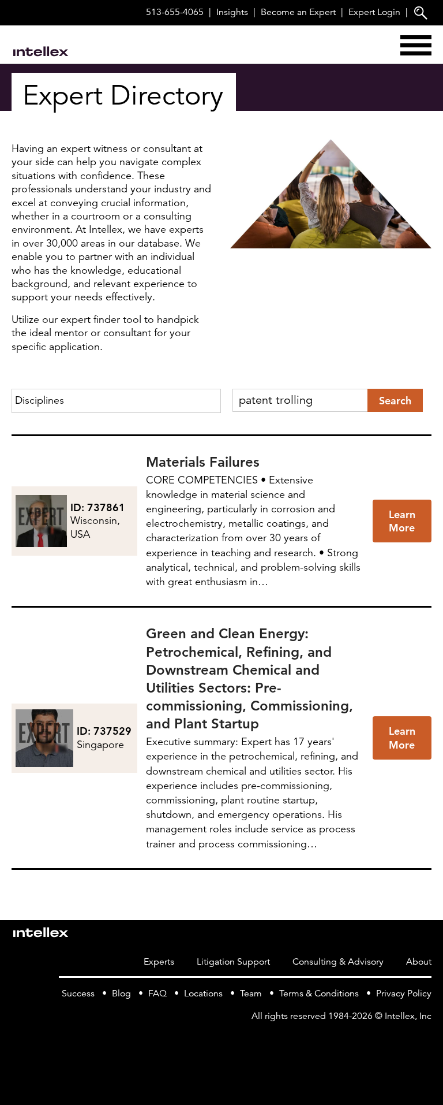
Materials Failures (203, 461)
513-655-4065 (175, 12)
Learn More (402, 521)
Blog (121, 993)
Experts (159, 962)
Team (251, 993)
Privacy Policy (403, 993)
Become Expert (298, 12)
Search (395, 400)
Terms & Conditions (319, 993)
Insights (232, 12)
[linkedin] (424, 1040)
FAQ (157, 993)
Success (78, 993)
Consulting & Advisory (338, 962)
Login (374, 12)
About (418, 962)
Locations (203, 993)
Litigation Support (233, 962)
